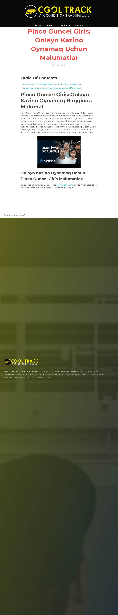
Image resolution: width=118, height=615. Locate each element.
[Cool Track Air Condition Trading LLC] (59, 11)
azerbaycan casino (64, 185)
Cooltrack (60, 65)
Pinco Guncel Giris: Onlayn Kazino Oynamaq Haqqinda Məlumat (52, 84)
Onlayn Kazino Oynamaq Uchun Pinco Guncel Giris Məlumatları (52, 88)
